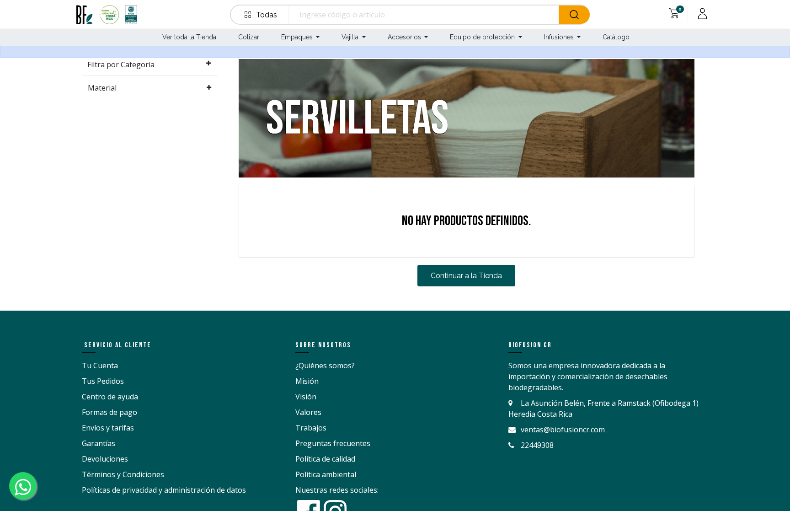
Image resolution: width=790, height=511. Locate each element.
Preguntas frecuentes (332, 443)
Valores (308, 412)
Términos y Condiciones (123, 474)
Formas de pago (109, 412)
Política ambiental (325, 474)
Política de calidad (325, 459)
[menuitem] (188, 38)
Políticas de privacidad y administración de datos (164, 490)
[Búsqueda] (574, 14)
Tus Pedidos (103, 381)
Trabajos (310, 428)
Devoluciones (105, 459)
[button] (261, 14)
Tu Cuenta (100, 365)
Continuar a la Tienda (466, 275)
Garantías (98, 443)
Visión (305, 397)
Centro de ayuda (110, 397)
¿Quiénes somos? (325, 365)
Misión (307, 381)
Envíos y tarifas (108, 428)
